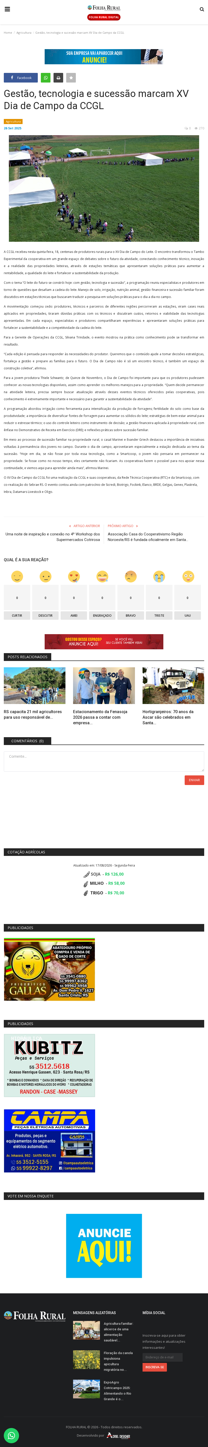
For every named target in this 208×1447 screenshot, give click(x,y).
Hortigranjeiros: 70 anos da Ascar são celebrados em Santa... (168, 717)
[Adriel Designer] (118, 1435)
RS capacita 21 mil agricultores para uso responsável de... (33, 714)
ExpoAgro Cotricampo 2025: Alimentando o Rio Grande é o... (117, 1390)
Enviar (194, 780)
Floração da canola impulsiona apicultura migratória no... (118, 1361)
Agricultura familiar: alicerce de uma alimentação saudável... (118, 1332)
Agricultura (23, 32)
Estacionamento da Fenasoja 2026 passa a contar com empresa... (100, 717)
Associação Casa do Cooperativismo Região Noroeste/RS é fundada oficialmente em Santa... (148, 537)
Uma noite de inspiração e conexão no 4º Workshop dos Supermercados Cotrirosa (53, 537)
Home (8, 32)
